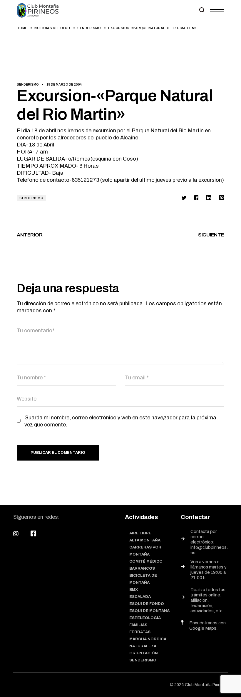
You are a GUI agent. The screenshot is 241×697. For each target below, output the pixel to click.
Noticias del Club (52, 28)
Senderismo (89, 28)
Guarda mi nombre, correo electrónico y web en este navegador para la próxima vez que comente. (120, 421)
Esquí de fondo (146, 604)
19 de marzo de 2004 (64, 84)
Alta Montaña (144, 540)
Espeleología (145, 618)
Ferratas (139, 632)
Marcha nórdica (147, 639)
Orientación (143, 653)
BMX (133, 590)
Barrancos (142, 568)
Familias (138, 625)
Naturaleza (142, 646)
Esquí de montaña (149, 611)
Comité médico (146, 561)
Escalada (140, 597)
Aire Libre (140, 533)
